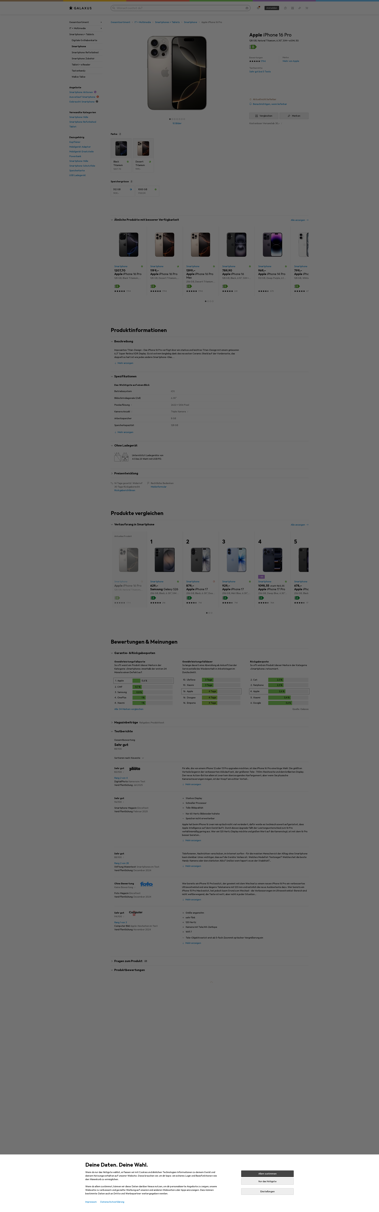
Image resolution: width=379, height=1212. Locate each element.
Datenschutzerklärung (112, 1201)
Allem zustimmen (267, 1173)
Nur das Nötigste (267, 1181)
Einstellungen (267, 1191)
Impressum (91, 1201)
